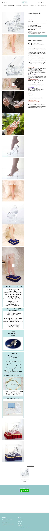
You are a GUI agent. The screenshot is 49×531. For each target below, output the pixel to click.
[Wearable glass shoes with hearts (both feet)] (24, 473)
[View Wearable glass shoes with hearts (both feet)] (13, 84)
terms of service (20, 519)
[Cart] (46, 2)
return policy (19, 523)
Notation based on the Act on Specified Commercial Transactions (23, 527)
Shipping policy (20, 525)
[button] (44, 2)
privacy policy (20, 521)
